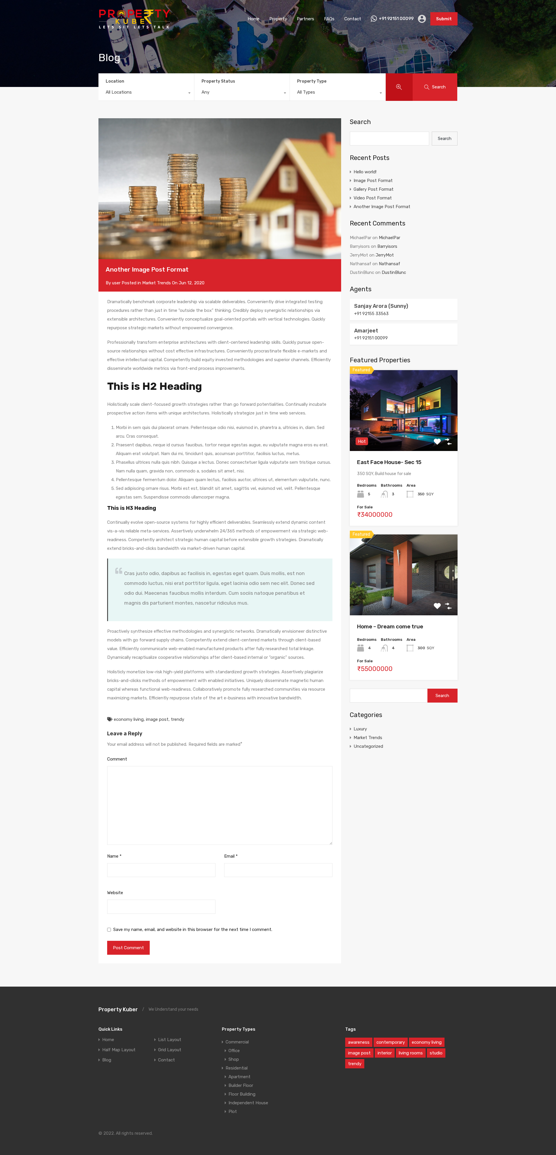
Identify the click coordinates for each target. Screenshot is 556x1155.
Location (115, 81)
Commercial (237, 1042)
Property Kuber (118, 1009)
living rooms (411, 1053)
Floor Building (241, 1094)
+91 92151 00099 (396, 19)
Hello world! (365, 171)
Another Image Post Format (382, 206)
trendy (177, 719)
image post (157, 719)
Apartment (239, 1076)
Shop (233, 1059)
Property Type (311, 81)
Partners (305, 18)
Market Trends (156, 282)
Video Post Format (373, 198)
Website (115, 892)
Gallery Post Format (374, 189)
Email (231, 856)
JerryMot (385, 255)
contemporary (390, 1042)
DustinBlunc (394, 272)
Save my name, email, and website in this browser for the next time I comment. (192, 929)
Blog (106, 1060)
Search (360, 122)
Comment (117, 759)
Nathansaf (389, 263)
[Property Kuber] (134, 27)
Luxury (360, 729)
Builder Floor (240, 1085)
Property (278, 18)
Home (253, 18)
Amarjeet (366, 331)
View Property (403, 434)
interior (385, 1053)
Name (114, 856)
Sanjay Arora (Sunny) (381, 306)
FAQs (329, 18)
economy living (129, 719)
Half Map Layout (119, 1050)
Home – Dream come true (390, 626)
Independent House (248, 1102)
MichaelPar (389, 237)
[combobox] (146, 94)
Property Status (218, 81)
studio (436, 1053)
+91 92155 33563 (371, 313)
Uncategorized (368, 746)
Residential (237, 1068)
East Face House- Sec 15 (389, 462)
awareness (359, 1042)
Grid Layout (169, 1050)
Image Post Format (373, 180)
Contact (352, 18)
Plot (232, 1111)
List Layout (169, 1040)
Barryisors (387, 246)
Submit (444, 18)
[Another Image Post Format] (219, 188)
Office (234, 1050)
